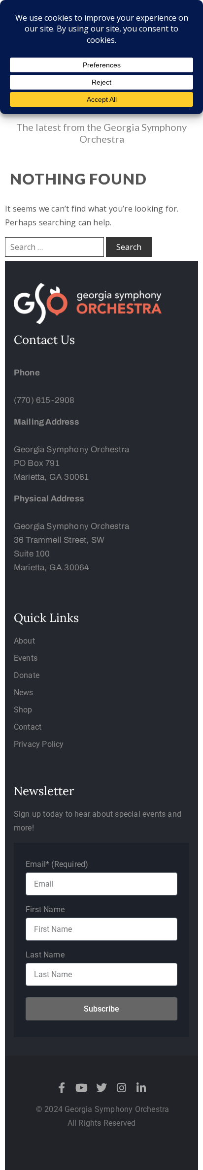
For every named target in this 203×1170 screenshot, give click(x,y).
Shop (23, 709)
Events (25, 658)
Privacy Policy (39, 744)
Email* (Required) (57, 864)
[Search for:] (54, 247)
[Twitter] (101, 1088)
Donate (26, 675)
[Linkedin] (141, 1088)
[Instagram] (121, 1088)
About (24, 641)
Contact (27, 727)
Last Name (45, 954)
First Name (45, 909)
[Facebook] (62, 1088)
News (24, 692)
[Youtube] (82, 1088)
